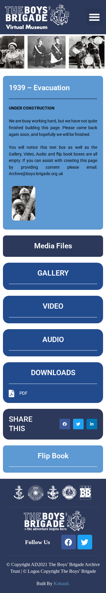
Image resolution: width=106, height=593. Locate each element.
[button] (94, 17)
